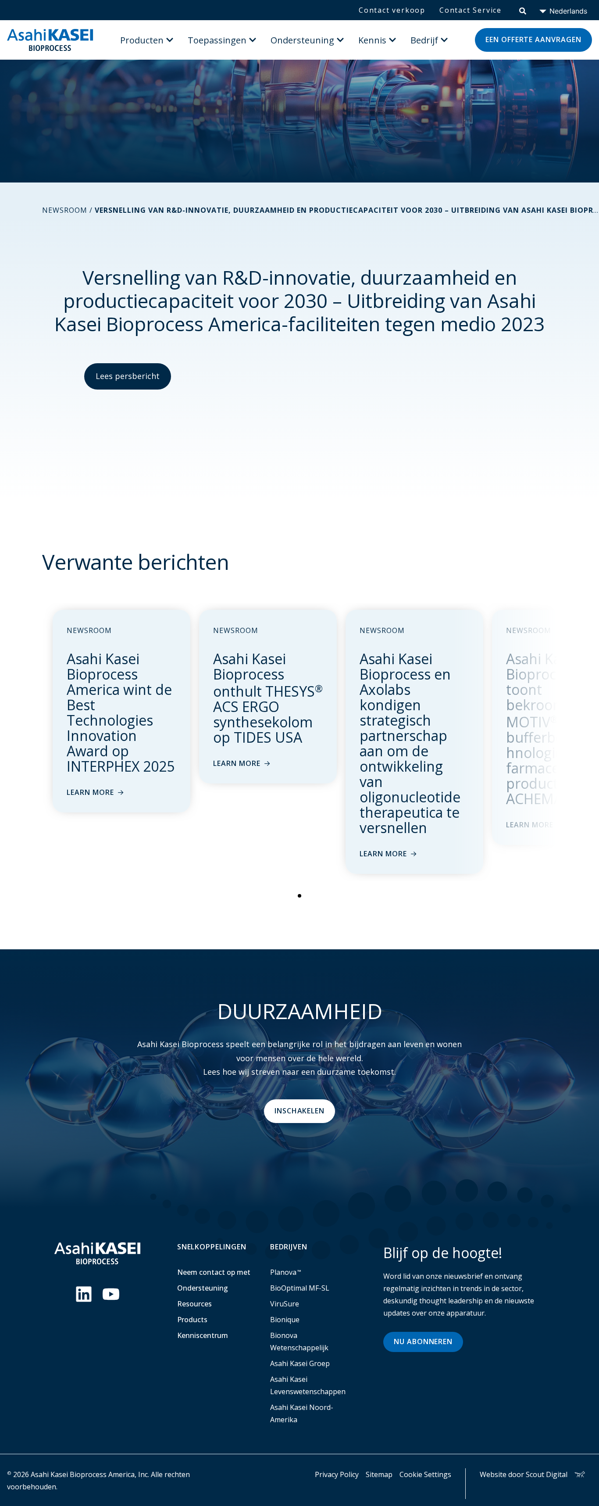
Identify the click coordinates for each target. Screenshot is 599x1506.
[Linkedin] (84, 1294)
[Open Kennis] (392, 40)
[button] (299, 896)
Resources (194, 1304)
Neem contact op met (213, 1272)
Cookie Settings (425, 1474)
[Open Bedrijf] (444, 40)
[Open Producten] (170, 40)
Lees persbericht (128, 376)
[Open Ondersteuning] (340, 40)
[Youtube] (111, 1294)
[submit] (523, 10)
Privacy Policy (337, 1474)
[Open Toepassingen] (253, 40)
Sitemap (379, 1474)
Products (192, 1319)
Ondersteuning (202, 1288)
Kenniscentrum (202, 1335)
